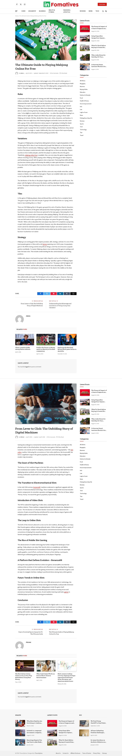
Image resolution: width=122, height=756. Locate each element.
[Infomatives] (61, 4)
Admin (22, 73)
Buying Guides (84, 89)
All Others (82, 81)
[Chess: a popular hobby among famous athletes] (24, 339)
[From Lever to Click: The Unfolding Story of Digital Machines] (46, 404)
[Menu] (16, 11)
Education (82, 92)
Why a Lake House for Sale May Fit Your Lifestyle (98, 56)
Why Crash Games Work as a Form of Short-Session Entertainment (45, 675)
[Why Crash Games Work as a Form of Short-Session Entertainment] (45, 665)
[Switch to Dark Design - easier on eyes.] (103, 11)
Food (81, 98)
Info (81, 106)
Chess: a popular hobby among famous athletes (22, 348)
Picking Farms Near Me (86, 118)
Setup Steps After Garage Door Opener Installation (97, 37)
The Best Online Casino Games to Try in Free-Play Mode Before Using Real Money (23, 676)
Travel (81, 135)
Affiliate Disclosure (75, 753)
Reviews (83, 11)
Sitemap (104, 753)
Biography (32, 11)
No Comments (54, 73)
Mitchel (22, 437)
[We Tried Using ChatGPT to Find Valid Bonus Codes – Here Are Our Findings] (84, 723)
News (91, 11)
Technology (83, 129)
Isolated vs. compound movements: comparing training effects (34, 732)
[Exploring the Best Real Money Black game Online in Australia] (67, 339)
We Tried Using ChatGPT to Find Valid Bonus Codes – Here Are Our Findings (98, 722)
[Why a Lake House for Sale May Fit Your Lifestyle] (85, 57)
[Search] (106, 11)
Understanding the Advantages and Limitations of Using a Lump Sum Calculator (60, 305)
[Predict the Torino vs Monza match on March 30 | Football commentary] (45, 339)
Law (81, 109)
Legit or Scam (84, 112)
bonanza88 (36, 487)
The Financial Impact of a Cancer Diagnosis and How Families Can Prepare (99, 27)
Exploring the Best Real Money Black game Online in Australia (67, 349)
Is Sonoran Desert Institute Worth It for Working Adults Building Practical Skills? (98, 66)
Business (42, 11)
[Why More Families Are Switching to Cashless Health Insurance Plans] (20, 723)
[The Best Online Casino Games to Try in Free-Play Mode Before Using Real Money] (24, 665)
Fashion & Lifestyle (66, 11)
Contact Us (66, 753)
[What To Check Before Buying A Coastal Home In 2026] (85, 47)
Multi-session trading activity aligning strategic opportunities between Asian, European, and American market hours (66, 677)
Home (23, 11)
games (66, 592)
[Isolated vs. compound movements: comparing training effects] (20, 733)
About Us (58, 753)
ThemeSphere (38, 753)
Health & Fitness (52, 11)
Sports (82, 124)
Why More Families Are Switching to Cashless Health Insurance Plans (34, 722)
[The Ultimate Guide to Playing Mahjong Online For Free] (46, 40)
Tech (97, 11)
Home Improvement (85, 104)
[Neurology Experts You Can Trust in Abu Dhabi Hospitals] (20, 742)
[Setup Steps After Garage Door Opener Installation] (85, 38)
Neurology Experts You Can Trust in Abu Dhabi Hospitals (34, 741)
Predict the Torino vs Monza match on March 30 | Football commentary (45, 349)
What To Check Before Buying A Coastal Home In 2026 (99, 47)
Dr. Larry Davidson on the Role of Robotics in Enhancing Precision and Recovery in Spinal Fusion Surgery (98, 741)
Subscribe (102, 4)
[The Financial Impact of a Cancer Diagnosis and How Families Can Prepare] (85, 28)
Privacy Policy (96, 753)
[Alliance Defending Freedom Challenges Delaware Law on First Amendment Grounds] (84, 733)
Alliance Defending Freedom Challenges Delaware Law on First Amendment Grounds (98, 732)
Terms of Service (86, 753)
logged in (27, 367)
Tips (81, 132)
